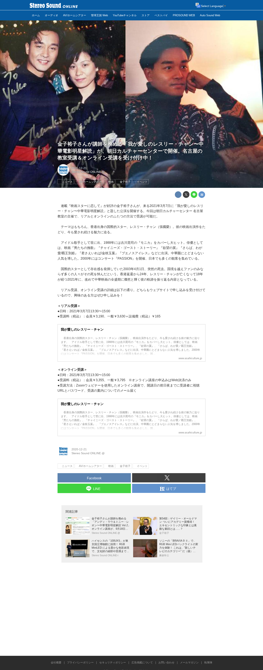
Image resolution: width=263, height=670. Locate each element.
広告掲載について (142, 662)
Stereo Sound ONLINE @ (88, 171)
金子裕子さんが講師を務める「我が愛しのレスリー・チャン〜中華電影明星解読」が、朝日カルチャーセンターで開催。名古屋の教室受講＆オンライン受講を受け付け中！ (131, 150)
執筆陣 (208, 662)
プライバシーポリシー (80, 662)
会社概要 (56, 662)
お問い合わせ (166, 662)
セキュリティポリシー (112, 662)
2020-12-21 (79, 168)
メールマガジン (189, 662)
